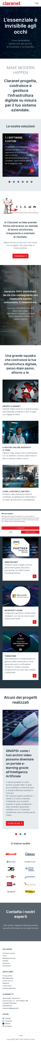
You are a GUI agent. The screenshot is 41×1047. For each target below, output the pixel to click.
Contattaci (19, 256)
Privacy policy (7, 976)
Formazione (7, 966)
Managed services (9, 958)
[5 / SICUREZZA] (27, 182)
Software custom (9, 953)
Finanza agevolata (9, 988)
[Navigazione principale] (37, 3)
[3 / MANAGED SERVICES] (18, 182)
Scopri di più (14, 823)
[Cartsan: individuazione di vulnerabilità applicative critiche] (20, 834)
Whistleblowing (8, 978)
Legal (20, 1035)
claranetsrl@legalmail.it (11, 1008)
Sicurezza (6, 963)
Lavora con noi (8, 981)
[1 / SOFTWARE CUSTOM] (9, 182)
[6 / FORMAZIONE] (31, 182)
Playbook (6, 983)
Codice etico (7, 986)
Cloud (5, 956)
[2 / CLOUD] (14, 182)
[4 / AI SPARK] (23, 182)
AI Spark (5, 961)
